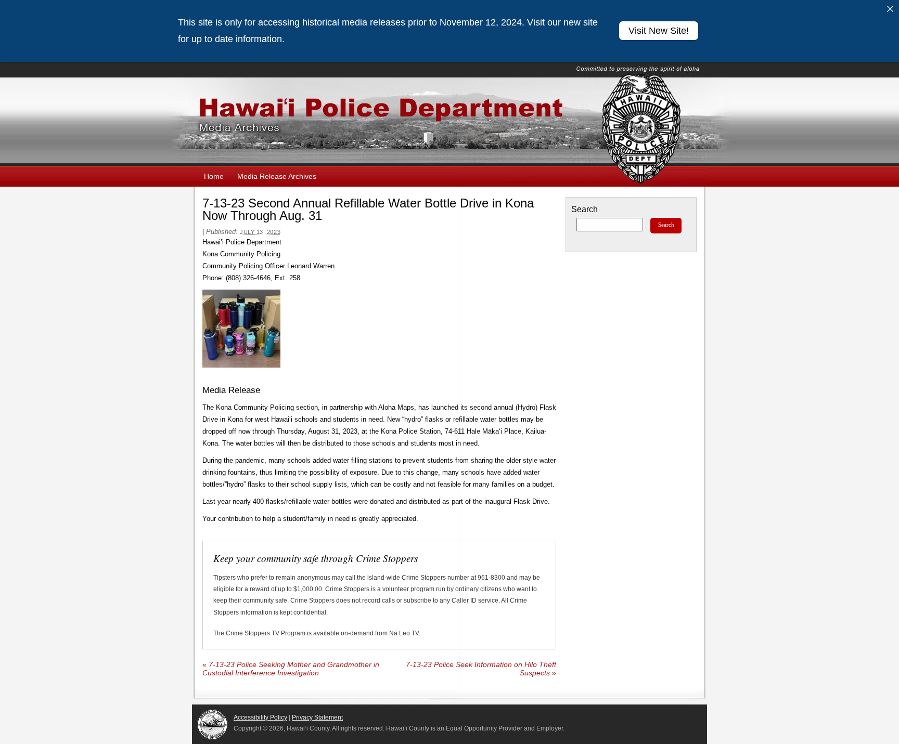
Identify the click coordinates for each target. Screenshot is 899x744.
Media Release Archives (276, 176)
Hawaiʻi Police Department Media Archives (449, 121)
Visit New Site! (658, 30)
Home (214, 176)
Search (584, 209)
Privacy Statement (317, 717)
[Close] (890, 9)
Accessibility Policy (260, 717)
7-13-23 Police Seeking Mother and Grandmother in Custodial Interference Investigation (290, 669)
